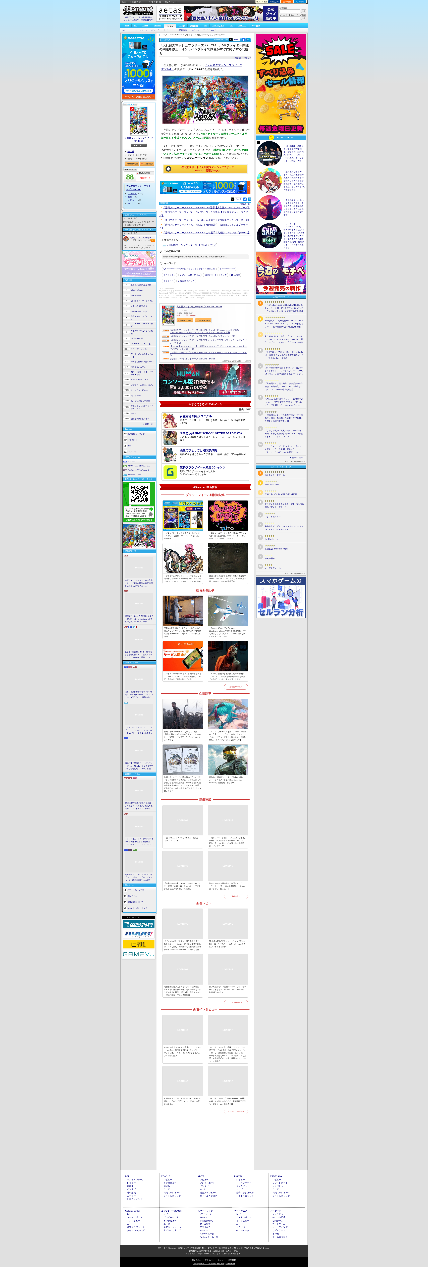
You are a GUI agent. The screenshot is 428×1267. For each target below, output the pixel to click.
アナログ (242, 26)
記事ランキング (134, 1199)
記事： (137, 240)
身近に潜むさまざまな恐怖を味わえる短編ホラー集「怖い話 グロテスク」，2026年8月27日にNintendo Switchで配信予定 (227, 578)
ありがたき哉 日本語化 (140, 401)
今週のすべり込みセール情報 (142, 332)
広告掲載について (135, 902)
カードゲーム (278, 1224)
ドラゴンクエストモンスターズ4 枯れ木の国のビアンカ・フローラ (284, 505)
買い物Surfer (136, 396)
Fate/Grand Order (272, 484)
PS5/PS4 (157, 26)
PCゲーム (132, 461)
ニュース (132, 193)
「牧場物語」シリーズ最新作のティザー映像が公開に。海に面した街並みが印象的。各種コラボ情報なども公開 (284, 418)
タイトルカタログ (172, 1196)
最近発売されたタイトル (188, 30)
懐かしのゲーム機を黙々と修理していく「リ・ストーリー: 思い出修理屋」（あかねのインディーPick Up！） (227, 886)
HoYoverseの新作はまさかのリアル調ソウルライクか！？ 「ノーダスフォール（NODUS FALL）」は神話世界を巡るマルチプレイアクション (284, 371)
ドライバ (132, 452)
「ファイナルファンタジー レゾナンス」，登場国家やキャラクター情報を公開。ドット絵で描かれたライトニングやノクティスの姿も (182, 578)
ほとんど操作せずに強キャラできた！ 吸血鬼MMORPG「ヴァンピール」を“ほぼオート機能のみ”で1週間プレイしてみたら (139, 695)
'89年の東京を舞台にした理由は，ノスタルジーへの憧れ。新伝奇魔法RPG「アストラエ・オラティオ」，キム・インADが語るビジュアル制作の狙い (139, 806)
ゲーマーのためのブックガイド (142, 355)
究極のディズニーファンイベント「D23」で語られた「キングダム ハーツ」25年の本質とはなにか (138, 877)
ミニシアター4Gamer (139, 390)
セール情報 (205, 1224)
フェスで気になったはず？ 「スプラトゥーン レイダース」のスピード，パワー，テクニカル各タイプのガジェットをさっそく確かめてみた (139, 730)
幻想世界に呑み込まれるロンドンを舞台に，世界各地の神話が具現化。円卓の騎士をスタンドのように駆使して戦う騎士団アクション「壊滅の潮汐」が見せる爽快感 (182, 991)
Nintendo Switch (134, 475)
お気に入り (274, 2)
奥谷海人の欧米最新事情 (141, 285)
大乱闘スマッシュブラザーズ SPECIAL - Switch (199, 306)
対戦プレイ (211, 275)
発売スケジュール (172, 1192)
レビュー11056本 (131, 20)
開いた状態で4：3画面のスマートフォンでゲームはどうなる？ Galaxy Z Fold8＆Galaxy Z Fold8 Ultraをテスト (227, 989)
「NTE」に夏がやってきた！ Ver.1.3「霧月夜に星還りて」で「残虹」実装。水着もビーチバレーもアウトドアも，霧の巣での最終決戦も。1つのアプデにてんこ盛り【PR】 (227, 736)
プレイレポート (140, 30)
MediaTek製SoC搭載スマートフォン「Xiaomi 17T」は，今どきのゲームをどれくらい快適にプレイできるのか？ (227, 944)
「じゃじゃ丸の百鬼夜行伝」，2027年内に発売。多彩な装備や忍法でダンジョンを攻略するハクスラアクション (284, 433)
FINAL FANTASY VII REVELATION (281, 494)
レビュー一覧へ (236, 1003)
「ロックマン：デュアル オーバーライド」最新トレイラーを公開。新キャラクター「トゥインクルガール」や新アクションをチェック (284, 449)
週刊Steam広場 (137, 338)
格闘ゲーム (277, 1220)
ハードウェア (218, 26)
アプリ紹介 (205, 1227)
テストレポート (243, 1217)
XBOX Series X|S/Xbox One (139, 466)
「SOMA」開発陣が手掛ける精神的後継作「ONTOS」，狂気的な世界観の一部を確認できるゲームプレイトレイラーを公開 (227, 676)
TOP (127, 26)
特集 (130, 197)
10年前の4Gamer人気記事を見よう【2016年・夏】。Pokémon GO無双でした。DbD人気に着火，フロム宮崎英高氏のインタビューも (139, 619)
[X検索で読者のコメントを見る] (231, 39)
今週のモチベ (136, 296)
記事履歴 (287, 2)
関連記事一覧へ (245, 204)
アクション (171, 275)
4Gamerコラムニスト (139, 379)
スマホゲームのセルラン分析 (142, 325)
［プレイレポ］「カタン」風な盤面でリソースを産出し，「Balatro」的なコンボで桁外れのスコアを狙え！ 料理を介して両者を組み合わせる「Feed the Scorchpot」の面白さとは (182, 945)
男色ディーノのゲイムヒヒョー (142, 317)
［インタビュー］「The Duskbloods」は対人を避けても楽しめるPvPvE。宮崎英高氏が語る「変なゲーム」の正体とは (227, 1101)
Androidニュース (208, 1217)
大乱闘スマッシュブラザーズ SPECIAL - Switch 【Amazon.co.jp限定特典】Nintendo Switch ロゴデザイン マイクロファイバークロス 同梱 (205, 331)
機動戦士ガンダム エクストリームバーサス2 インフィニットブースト (284, 528)
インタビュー (156, 30)
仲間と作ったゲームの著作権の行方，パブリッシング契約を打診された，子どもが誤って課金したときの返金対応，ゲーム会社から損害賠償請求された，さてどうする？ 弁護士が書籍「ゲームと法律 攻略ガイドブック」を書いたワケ (182, 784)
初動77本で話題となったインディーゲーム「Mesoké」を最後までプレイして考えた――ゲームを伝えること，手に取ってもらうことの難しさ (139, 766)
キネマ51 (134, 413)
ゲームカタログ (209, 30)
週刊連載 (131, 1192)
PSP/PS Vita (276, 1176)
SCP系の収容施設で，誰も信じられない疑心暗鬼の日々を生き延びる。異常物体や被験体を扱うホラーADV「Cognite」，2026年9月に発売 (182, 632)
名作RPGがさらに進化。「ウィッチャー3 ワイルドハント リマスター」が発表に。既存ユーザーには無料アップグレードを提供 (284, 339)
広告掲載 (232, 1260)
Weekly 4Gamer (137, 290)
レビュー (126, 30)
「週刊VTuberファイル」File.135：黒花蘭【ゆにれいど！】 (181, 839)
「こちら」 (228, 1251)
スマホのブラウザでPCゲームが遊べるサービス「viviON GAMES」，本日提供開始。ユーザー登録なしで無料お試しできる (182, 676)
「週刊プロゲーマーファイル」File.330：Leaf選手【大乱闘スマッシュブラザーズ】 (206, 207)
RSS (124, 2)
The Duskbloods (271, 539)
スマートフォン (205, 1211)
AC (231, 26)
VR (205, 26)
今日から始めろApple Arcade (142, 362)
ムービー (170, 30)
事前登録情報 (206, 1220)
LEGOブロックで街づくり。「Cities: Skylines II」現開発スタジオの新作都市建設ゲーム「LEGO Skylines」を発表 (284, 355)
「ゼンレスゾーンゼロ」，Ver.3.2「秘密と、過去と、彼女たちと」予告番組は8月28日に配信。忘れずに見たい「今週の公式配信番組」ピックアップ (227, 842)
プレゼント (132, 440)
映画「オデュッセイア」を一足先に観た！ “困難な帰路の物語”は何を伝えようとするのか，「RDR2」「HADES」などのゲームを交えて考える (139, 583)
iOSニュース (206, 1214)
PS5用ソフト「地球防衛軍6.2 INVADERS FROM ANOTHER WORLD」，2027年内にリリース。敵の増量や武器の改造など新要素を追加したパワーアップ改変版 (284, 324)
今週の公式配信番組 (139, 306)
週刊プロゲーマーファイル (142, 301)
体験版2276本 (147, 20)
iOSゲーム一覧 (207, 1233)
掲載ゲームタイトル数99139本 (138, 17)
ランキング (300, 2)
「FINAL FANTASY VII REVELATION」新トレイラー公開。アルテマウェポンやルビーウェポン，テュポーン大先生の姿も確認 (284, 308)
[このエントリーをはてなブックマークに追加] (248, 41)
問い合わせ (169, 2)
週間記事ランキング (136, 434)
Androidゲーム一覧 (209, 1237)
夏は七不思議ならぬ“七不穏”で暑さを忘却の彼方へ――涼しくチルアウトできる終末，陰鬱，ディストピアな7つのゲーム (138, 655)
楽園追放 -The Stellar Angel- (276, 549)
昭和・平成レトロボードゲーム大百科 (142, 373)
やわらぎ (187, 281)
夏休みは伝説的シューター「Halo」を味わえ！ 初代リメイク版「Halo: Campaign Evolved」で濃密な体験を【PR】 (226, 780)
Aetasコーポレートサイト (138, 908)
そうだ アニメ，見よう (140, 349)
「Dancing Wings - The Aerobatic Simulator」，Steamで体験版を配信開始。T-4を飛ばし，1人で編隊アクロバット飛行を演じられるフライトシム (227, 632)
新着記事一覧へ (236, 687)
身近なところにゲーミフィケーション (142, 407)
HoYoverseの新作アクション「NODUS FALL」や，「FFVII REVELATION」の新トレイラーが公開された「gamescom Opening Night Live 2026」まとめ (284, 402)
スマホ (182, 26)
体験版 (130, 1186)
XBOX (145, 26)
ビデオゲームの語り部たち (142, 385)
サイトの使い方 (154, 2)
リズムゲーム (278, 1230)
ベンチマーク (242, 1230)
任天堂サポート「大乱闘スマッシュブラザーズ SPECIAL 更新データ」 (207, 169)
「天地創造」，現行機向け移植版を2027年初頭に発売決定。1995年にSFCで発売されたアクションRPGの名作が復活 (284, 386)
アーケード (275, 1211)
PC (135, 26)
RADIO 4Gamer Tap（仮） (141, 344)
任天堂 (131, 151)
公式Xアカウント (137, 2)
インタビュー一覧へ (236, 1111)
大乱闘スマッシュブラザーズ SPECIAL (139, 139)
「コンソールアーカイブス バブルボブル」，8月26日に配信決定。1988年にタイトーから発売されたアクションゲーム (227, 535)
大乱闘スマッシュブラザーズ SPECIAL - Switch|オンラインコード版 (202, 336)
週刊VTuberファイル (139, 312)
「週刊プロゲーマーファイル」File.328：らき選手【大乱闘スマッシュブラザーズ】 (206, 220)
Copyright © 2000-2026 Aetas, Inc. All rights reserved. (214, 1263)
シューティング (280, 1227)
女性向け (194, 26)
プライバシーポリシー (137, 890)
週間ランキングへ (298, 458)
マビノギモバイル (273, 517)
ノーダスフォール (273, 568)
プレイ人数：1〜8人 (191, 275)
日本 (225, 275)
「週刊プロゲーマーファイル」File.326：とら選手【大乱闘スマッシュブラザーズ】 (206, 232)
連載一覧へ (149, 424)
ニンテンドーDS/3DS (171, 1211)
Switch (170, 26)
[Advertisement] (205, 1146)
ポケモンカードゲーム (275, 475)
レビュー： (145, 240)
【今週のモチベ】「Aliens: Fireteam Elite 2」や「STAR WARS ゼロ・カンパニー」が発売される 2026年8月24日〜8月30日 (182, 886)
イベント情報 (278, 1217)
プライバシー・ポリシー (215, 1260)
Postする (237, 40)
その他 (275, 1233)
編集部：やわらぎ (243, 58)
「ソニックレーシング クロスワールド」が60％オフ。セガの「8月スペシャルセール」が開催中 (182, 535)
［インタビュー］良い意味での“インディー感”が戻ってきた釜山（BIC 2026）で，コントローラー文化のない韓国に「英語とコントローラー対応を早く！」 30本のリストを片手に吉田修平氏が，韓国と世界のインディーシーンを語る (139, 842)
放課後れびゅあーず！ (140, 419)
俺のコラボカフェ (138, 367)
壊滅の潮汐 (270, 558)
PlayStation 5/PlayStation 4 (138, 470)
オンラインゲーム (135, 1179)
